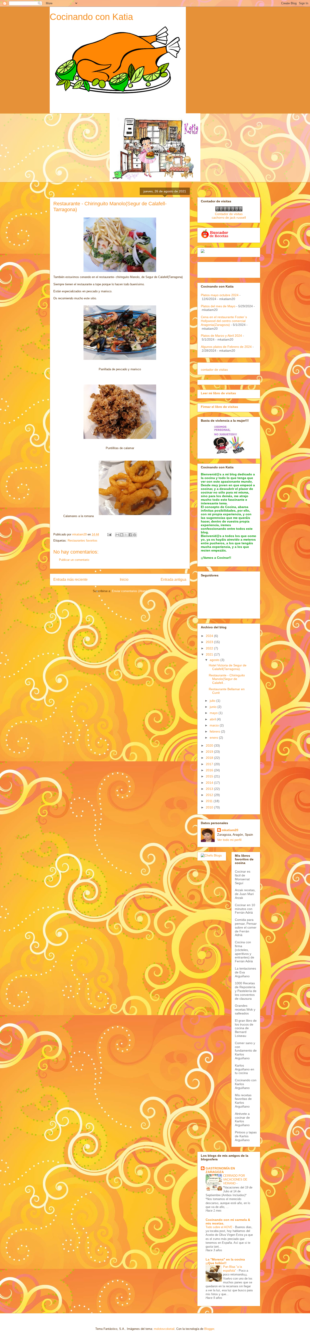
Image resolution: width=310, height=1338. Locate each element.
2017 (210, 764)
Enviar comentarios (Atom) (129, 591)
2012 (210, 795)
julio (213, 700)
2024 (210, 636)
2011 (210, 801)
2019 (210, 751)
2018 (210, 758)
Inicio (124, 579)
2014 (210, 782)
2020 (210, 745)
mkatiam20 (230, 830)
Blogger (209, 1329)
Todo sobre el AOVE (219, 1227)
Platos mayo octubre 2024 (220, 295)
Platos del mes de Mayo (218, 306)
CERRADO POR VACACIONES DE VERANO (235, 1179)
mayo (214, 713)
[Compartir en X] (126, 534)
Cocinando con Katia (91, 17)
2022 (210, 648)
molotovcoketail (164, 1329)
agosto (215, 660)
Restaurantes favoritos (82, 540)
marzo (215, 725)
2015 (210, 776)
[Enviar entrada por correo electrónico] (109, 534)
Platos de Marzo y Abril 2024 (221, 335)
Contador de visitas (229, 214)
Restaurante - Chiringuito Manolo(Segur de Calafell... (227, 679)
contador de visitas (214, 369)
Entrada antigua (173, 579)
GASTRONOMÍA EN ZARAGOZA (220, 1170)
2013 (210, 789)
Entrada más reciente (70, 579)
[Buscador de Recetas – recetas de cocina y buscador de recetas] (215, 237)
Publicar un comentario (74, 559)
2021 (210, 654)
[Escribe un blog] (121, 534)
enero (214, 737)
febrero (215, 731)
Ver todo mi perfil (229, 840)
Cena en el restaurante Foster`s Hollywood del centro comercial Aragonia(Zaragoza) (224, 321)
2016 (210, 770)
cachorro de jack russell (229, 217)
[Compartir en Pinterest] (134, 534)
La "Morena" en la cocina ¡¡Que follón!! (225, 1261)
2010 (210, 807)
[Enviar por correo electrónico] (117, 534)
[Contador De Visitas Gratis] (228, 210)
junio (213, 707)
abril (213, 719)
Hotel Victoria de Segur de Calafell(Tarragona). (227, 667)
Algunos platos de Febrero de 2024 (226, 346)
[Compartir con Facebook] (130, 534)
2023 (210, 642)
